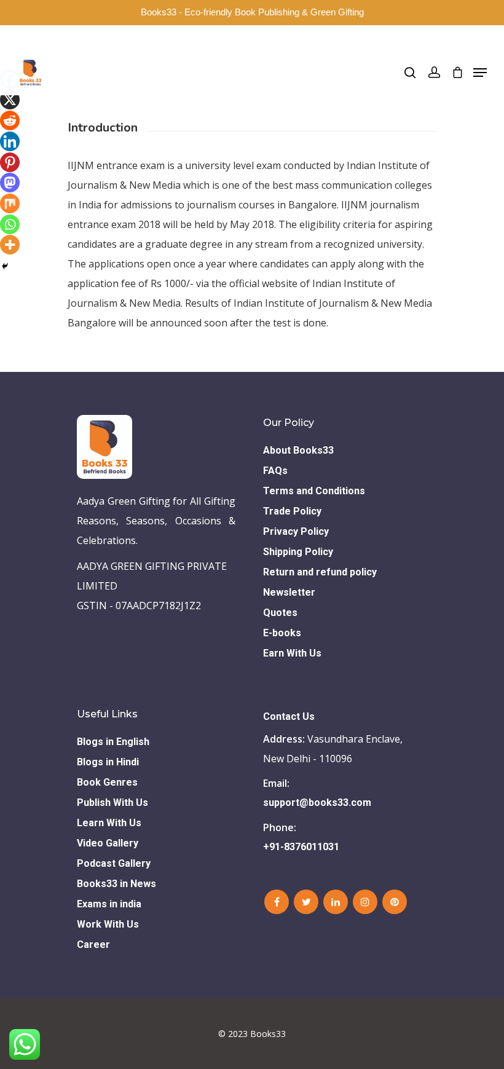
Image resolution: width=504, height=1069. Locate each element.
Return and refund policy (320, 572)
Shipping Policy (298, 552)
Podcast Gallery (114, 863)
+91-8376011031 (301, 847)
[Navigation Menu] (480, 72)
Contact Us (289, 716)
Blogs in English (113, 742)
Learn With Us (109, 823)
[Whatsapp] (10, 224)
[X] (10, 99)
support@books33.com (317, 802)
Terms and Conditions (314, 491)
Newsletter (289, 592)
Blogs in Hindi (108, 762)
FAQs (275, 470)
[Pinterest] (10, 162)
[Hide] (5, 266)
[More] (10, 244)
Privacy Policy (296, 531)
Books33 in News (116, 884)
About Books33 (298, 450)
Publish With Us (112, 802)
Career (93, 944)
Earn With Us (292, 653)
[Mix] (10, 203)
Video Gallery (107, 843)
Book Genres (107, 782)
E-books (282, 633)
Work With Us (108, 924)
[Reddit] (10, 120)
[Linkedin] (10, 141)
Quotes (280, 612)
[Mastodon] (10, 182)
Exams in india (109, 904)
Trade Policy (292, 511)
